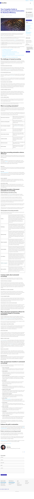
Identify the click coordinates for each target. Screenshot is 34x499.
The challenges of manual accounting (7, 49)
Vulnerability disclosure (19, 485)
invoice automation (8, 443)
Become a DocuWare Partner (12, 482)
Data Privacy (18, 483)
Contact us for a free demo (3, 482)
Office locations (26, 483)
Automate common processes (29, 24)
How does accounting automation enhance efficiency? (9, 51)
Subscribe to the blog (28, 20)
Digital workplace (28, 26)
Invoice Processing (28, 33)
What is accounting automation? (6, 50)
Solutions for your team (3, 483)
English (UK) (31, 0)
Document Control (28, 27)
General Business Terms (19, 484)
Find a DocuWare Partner (11, 483)
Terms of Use (18, 482)
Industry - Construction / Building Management (29, 32)
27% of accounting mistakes (4, 172)
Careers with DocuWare (3, 485)
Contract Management (29, 25)
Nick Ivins (9, 447)
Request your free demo (4, 440)
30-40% (6, 161)
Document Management (29, 28)
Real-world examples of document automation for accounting (10, 52)
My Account (10, 484)
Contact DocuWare (27, 482)
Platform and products (3, 484)
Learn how (31, 17)
